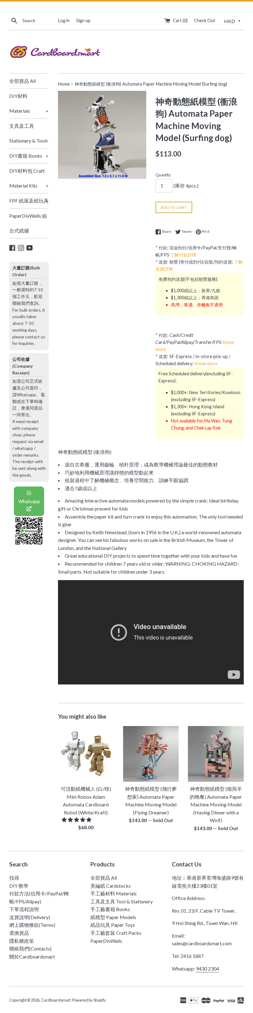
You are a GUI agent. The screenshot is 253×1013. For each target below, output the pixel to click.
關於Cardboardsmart (32, 956)
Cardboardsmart (56, 1000)
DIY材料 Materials (29, 103)
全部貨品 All (22, 81)
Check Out (204, 20)
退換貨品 (19, 933)
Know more (206, 363)
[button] (77, 819)
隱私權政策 (21, 941)
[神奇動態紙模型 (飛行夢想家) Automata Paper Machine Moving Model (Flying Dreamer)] (151, 754)
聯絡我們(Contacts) (30, 948)
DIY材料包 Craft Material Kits (29, 178)
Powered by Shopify (89, 1000)
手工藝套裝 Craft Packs (115, 933)
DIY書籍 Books (29, 156)
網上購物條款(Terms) (32, 925)
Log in (64, 20)
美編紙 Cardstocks (110, 886)
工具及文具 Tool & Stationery (121, 901)
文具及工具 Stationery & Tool (29, 133)
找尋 (14, 878)
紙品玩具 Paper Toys (112, 925)
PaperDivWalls (106, 941)
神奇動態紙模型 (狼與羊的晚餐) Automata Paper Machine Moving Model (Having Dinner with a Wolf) (216, 804)
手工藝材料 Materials (113, 893)
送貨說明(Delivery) (29, 917)
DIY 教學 (18, 886)
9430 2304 (207, 968)
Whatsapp (29, 501)
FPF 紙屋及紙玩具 (29, 201)
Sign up (83, 20)
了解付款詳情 (183, 254)
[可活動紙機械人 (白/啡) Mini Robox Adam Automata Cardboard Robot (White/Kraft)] (86, 754)
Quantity (163, 174)
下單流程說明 (24, 909)
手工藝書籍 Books (110, 909)
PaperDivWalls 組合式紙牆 (28, 223)
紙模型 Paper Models (113, 917)
